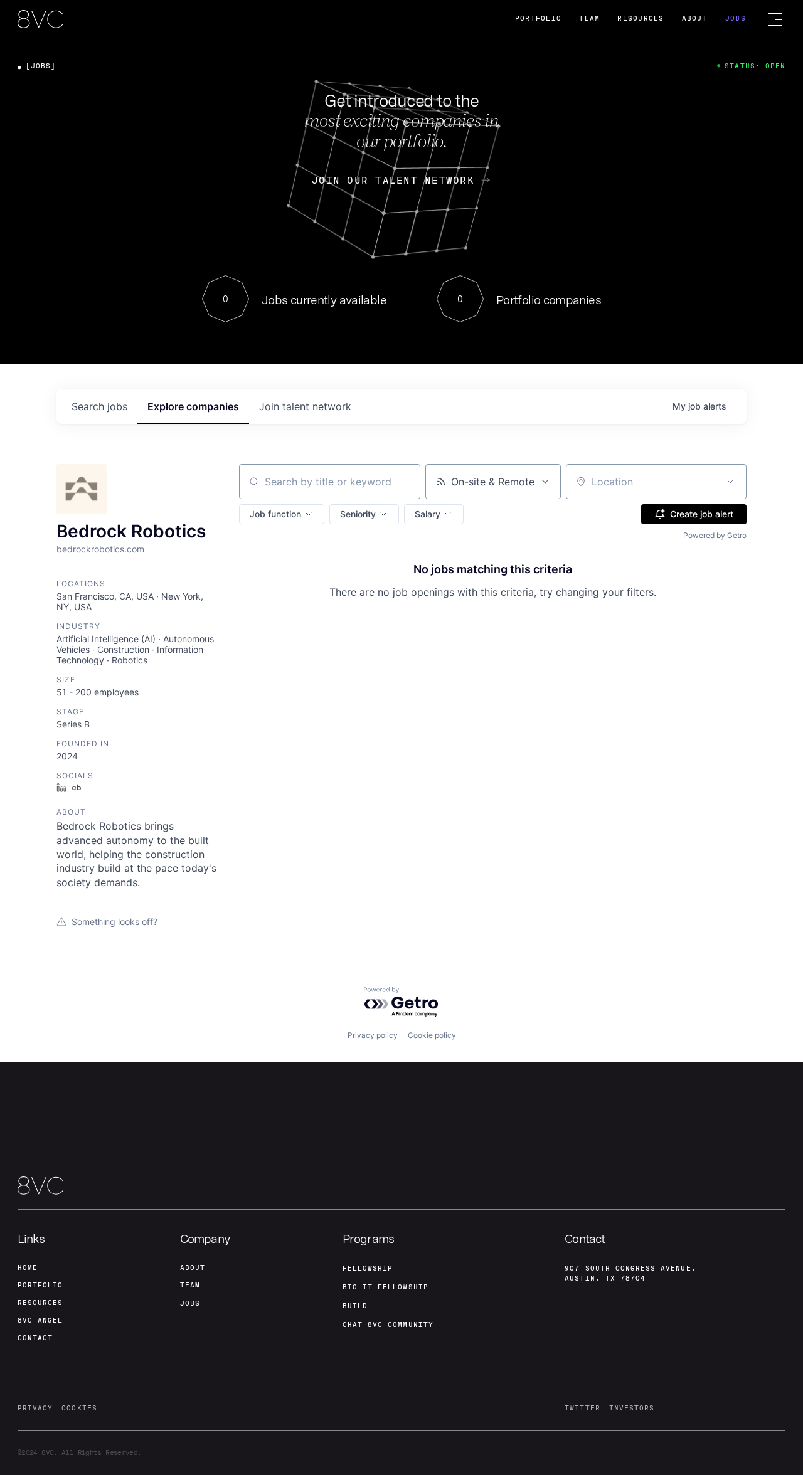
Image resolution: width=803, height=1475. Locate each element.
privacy (35, 1408)
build (355, 1306)
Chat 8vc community (388, 1325)
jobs (99, 406)
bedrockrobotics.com (100, 549)
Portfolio (538, 18)
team (190, 1285)
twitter (582, 1408)
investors (631, 1408)
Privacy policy (373, 1035)
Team (589, 18)
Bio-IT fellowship (385, 1287)
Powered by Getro (715, 535)
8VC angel (40, 1320)
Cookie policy (432, 1035)
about (192, 1268)
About (695, 18)
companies (193, 406)
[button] (281, 514)
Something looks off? (114, 921)
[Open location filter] (730, 481)
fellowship (368, 1268)
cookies (79, 1408)
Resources (640, 18)
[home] (40, 19)
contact (35, 1338)
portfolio (40, 1285)
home (28, 1268)
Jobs (735, 18)
